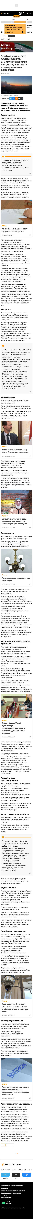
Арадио (5, 516)
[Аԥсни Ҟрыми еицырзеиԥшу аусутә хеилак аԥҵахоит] (16, 212)
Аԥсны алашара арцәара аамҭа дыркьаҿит (16, 579)
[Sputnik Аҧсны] (5, 14)
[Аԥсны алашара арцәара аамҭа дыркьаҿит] (16, 561)
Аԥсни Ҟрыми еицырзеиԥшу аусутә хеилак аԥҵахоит (14, 230)
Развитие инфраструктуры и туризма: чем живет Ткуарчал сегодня (13, 29)
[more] (30, 173)
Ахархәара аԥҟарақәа (17, 1185)
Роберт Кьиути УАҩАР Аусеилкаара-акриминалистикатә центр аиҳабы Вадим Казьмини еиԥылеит (13, 728)
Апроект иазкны (5, 1185)
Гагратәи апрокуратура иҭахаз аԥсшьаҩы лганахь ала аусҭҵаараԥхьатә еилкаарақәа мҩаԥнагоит (15, 1091)
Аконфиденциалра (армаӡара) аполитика (13, 1191)
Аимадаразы (4, 1188)
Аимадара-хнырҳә (6, 1197)
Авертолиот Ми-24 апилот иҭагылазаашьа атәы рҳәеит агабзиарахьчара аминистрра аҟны (15, 1008)
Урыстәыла (22, 1169)
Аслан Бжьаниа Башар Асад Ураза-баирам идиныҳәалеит (15, 450)
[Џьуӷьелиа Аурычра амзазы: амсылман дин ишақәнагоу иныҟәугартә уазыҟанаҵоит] (16, 502)
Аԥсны (4, 226)
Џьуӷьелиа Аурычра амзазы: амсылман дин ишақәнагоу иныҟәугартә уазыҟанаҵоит (14, 521)
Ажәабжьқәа (10, 1145)
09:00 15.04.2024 (6, 73)
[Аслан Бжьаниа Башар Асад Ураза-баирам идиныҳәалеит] (16, 433)
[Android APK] (6, 1203)
